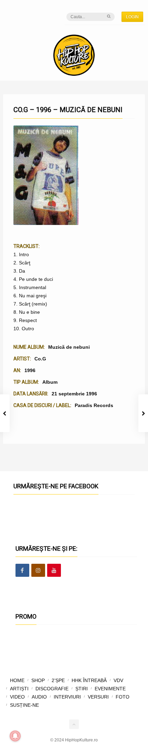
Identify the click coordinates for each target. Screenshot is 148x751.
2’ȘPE (58, 680)
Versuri (98, 697)
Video (17, 697)
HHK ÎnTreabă (89, 680)
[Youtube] (54, 570)
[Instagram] (38, 570)
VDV (118, 680)
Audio (39, 697)
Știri (81, 688)
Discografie (51, 688)
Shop (38, 680)
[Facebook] (22, 570)
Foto (122, 697)
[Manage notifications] (15, 735)
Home (17, 680)
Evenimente (110, 688)
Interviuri (67, 697)
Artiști (19, 688)
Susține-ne (24, 705)
